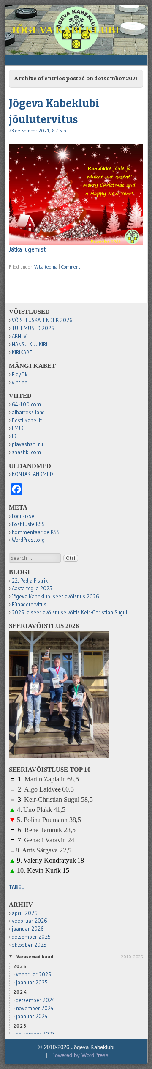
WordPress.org (28, 540)
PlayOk (19, 374)
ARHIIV (19, 336)
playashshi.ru (27, 444)
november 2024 (35, 1008)
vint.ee (19, 382)
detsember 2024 (35, 1000)
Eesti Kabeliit (27, 420)
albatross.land (28, 412)
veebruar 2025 (33, 974)
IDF (15, 436)
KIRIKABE (22, 352)
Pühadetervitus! (30, 604)
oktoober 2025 (29, 945)
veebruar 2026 (29, 921)
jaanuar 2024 (32, 1016)
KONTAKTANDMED (32, 474)
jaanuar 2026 (28, 929)
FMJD (18, 428)
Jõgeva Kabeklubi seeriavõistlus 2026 (55, 596)
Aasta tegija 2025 (32, 588)
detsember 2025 (31, 937)
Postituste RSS (28, 524)
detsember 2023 (35, 1034)
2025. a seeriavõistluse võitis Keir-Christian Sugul (69, 612)
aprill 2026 (25, 913)
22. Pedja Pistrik (30, 581)
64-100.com (26, 404)
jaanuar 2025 (32, 982)
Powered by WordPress (80, 1055)
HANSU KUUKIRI (29, 344)
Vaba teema (45, 267)
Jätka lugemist (27, 249)
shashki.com (26, 452)
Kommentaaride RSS (36, 532)
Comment (70, 267)
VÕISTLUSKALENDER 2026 (42, 320)
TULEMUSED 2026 (33, 328)
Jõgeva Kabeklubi (65, 30)
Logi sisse (23, 516)
